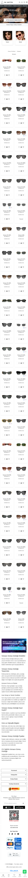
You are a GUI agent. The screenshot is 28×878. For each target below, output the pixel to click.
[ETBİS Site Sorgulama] (14, 816)
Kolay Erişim (14, 779)
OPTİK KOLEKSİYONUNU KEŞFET (14, 20)
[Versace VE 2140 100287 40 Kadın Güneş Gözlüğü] (21, 180)
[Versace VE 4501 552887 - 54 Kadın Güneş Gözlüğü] (6, 372)
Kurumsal (14, 770)
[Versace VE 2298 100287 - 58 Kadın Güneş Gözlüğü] (6, 300)
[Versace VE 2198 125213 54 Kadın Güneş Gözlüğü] (6, 276)
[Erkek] (20, 35)
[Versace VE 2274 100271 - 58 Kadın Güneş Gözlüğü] (21, 60)
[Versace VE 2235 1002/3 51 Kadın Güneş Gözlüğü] (6, 420)
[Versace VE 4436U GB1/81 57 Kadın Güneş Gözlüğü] (21, 156)
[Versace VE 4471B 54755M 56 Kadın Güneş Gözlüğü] (6, 84)
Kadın (7, 42)
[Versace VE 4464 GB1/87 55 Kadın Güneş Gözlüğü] (6, 396)
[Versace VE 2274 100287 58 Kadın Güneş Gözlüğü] (21, 252)
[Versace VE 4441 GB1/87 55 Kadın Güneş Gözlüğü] (6, 252)
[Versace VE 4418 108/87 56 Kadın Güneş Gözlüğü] (21, 84)
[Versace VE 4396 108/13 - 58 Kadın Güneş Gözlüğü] (21, 132)
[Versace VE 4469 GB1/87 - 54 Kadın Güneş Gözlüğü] (21, 300)
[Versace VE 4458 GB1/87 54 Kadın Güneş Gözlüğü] (21, 108)
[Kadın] (7, 35)
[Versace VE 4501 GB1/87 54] (6, 132)
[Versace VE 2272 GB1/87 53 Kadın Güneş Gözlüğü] (6, 180)
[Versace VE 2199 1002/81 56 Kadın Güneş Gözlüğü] (6, 348)
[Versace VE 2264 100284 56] (6, 60)
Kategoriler (14, 774)
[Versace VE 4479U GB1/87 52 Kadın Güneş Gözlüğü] (6, 156)
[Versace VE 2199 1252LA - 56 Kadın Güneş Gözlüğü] (6, 228)
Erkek (20, 42)
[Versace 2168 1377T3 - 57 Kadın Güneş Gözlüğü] (21, 228)
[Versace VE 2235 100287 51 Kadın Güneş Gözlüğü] (21, 348)
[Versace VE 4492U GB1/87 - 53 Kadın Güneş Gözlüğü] (21, 372)
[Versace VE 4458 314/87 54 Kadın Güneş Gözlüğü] (6, 204)
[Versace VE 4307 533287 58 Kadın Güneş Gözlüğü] (21, 420)
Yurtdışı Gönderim (14, 784)
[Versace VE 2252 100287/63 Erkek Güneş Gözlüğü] (6, 108)
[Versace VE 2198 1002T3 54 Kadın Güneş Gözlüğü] (21, 276)
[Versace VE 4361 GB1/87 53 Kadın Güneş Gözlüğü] (21, 396)
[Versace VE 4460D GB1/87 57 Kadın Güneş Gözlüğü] (6, 324)
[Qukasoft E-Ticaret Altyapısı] (14, 871)
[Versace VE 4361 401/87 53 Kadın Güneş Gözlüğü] (21, 204)
